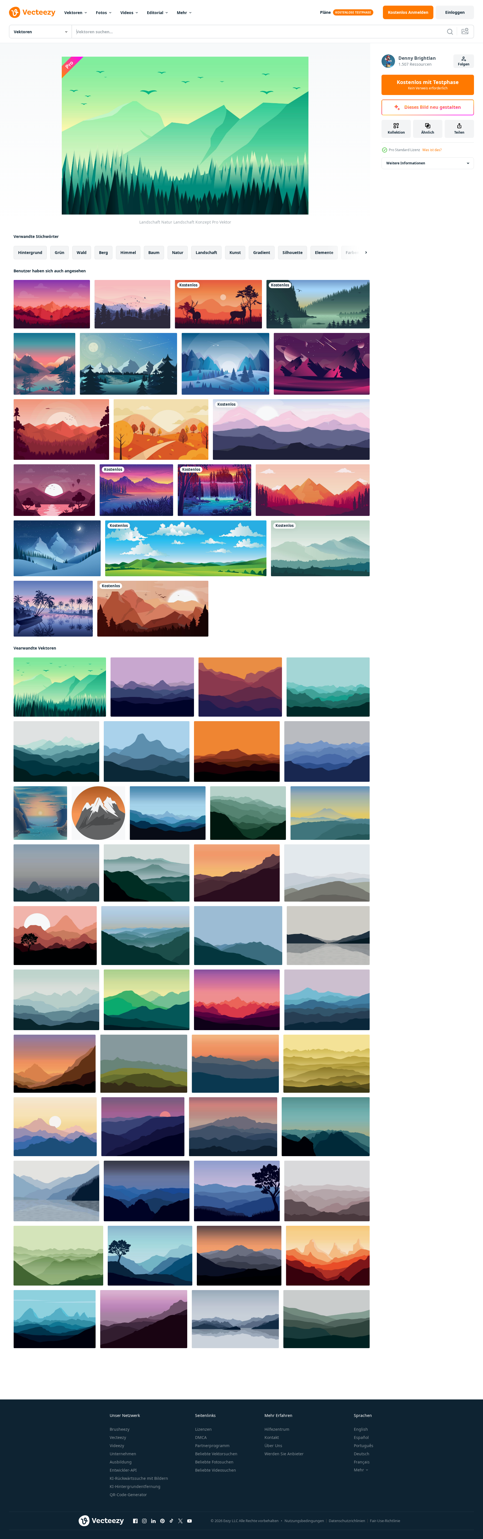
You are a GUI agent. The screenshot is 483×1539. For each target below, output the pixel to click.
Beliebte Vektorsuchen (216, 1453)
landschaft (206, 252)
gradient (261, 252)
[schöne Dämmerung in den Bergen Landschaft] (132, 304)
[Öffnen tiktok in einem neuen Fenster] (171, 1521)
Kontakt (271, 1437)
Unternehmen (123, 1453)
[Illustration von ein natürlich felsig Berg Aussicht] (98, 813)
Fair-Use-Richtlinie (385, 1520)
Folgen (463, 64)
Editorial (155, 12)
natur (177, 252)
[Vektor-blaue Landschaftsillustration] (225, 364)
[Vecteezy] (32, 12)
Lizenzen (203, 1429)
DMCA (201, 1437)
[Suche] (450, 31)
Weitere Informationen (405, 163)
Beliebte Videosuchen (215, 1470)
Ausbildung (121, 1462)
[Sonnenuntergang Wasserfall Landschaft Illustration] (214, 490)
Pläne (325, 12)
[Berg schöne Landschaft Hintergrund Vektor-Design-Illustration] (291, 429)
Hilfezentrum (276, 1429)
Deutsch (361, 1453)
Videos (126, 12)
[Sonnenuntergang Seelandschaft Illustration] (136, 490)
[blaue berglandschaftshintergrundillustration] (320, 548)
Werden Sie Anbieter (284, 1453)
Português (363, 1445)
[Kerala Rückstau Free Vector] (53, 609)
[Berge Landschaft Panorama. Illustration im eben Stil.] (168, 813)
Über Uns (273, 1445)
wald (82, 252)
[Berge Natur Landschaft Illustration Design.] (152, 687)
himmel (128, 252)
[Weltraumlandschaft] (322, 364)
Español (361, 1437)
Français (362, 1462)
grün (59, 252)
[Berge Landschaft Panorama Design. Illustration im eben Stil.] (330, 813)
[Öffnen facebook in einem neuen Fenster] (135, 1521)
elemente (324, 252)
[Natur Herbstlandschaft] (161, 429)
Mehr (182, 12)
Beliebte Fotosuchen (214, 1462)
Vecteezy (118, 1437)
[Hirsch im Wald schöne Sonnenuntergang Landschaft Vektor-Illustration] (218, 304)
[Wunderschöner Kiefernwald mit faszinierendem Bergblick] (313, 490)
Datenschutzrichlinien (347, 1520)
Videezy (117, 1445)
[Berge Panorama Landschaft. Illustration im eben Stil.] (143, 1064)
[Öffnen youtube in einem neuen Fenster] (189, 1521)
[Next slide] (361, 252)
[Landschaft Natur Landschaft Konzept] (60, 687)
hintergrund (30, 252)
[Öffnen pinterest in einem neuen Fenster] (162, 1521)
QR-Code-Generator (128, 1494)
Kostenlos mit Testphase (428, 85)
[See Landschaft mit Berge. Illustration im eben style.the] (328, 935)
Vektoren (73, 12)
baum (154, 252)
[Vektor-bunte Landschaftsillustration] (52, 304)
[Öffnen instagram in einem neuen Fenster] (144, 1521)
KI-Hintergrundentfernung (135, 1486)
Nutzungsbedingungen (304, 1520)
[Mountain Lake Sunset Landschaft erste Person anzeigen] (44, 364)
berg (103, 252)
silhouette (293, 252)
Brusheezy (119, 1429)
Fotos (101, 12)
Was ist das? (432, 149)
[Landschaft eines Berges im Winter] (57, 548)
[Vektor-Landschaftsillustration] (128, 364)
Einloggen (455, 12)
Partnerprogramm (212, 1445)
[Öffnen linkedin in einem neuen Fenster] (153, 1521)
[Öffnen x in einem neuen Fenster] (180, 1521)
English (361, 1429)
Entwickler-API (123, 1470)
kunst (235, 252)
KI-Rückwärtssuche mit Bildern (139, 1478)
